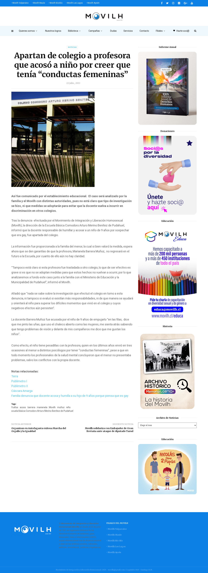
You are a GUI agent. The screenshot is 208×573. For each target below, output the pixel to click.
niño (68, 407)
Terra (14, 376)
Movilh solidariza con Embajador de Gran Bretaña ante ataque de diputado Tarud (109, 430)
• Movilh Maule (38, 3)
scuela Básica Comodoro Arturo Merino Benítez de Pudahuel (42, 411)
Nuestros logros (53, 31)
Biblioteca (73, 31)
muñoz (61, 407)
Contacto (144, 31)
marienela (42, 407)
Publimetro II (19, 386)
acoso (23, 407)
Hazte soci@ (181, 31)
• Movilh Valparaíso (19, 3)
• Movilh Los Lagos (74, 3)
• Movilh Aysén (92, 3)
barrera (31, 407)
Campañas (94, 31)
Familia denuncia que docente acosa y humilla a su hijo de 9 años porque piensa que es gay (69, 395)
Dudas (113, 31)
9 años (14, 407)
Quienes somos (27, 31)
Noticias (72, 47)
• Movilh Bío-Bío (55, 3)
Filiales (159, 31)
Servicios (128, 31)
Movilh (52, 407)
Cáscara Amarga (21, 391)
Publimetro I (19, 381)
